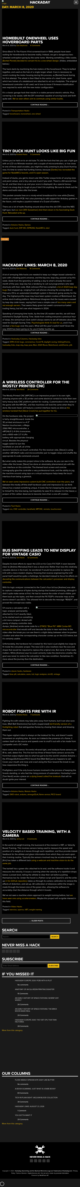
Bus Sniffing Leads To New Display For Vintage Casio (39, 552)
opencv (21, 909)
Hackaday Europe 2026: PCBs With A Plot (33, 980)
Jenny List (20, 839)
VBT (26, 909)
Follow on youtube (10, 951)
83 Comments (22, 1093)
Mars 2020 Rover (40, 345)
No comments (22, 985)
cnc (11, 509)
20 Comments (22, 1015)
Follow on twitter (7, 951)
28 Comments (22, 1026)
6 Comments (35, 45)
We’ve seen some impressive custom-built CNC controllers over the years (36, 481)
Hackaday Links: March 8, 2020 (34, 265)
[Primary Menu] (76, 2)
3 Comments (32, 839)
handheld (31, 509)
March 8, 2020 (8, 45)
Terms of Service (21, 1173)
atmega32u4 (32, 794)
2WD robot (14, 794)
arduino (23, 794)
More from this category (12, 1030)
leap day (19, 345)
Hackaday (40, 2)
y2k (70, 345)
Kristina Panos (21, 154)
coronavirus (30, 342)
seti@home (63, 345)
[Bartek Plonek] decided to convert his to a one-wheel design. (30, 60)
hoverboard (15, 114)
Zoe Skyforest (21, 45)
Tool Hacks (16, 506)
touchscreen (56, 509)
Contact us (18, 951)
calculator (21, 674)
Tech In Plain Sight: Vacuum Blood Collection (36, 1098)
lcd (33, 674)
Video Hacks (16, 906)
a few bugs (15, 326)
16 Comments (34, 269)
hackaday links (8, 345)
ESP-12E (22, 228)
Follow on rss (14, 951)
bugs (22, 342)
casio (28, 674)
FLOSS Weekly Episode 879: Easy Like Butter (34, 1080)
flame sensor (44, 794)
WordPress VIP (44, 1175)
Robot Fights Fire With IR (29, 711)
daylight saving (50, 342)
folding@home (64, 342)
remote (47, 509)
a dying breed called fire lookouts (45, 776)
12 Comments (32, 558)
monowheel (26, 114)
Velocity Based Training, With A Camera (36, 833)
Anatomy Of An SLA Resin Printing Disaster (34, 989)
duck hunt (14, 228)
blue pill (13, 674)
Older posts (36, 921)
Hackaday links (35, 339)
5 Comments (35, 154)
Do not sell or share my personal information (55, 1173)
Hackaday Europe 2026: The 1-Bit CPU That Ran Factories (36, 1021)
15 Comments (22, 994)
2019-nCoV (14, 342)
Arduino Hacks (17, 225)
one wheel (36, 114)
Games (28, 225)
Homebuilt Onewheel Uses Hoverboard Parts (30, 40)
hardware (27, 671)
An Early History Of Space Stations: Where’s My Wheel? (37, 999)
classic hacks (16, 671)
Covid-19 (39, 342)
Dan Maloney (21, 269)
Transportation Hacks (20, 111)
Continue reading (45, 105)
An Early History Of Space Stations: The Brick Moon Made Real (36, 1010)
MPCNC (39, 509)
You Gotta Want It (23, 1115)
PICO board (56, 794)
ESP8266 (31, 228)
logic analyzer (41, 674)
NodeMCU (40, 228)
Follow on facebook (3, 951)
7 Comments (35, 715)
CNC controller (19, 509)
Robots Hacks (30, 791)
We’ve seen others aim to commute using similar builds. (37, 98)
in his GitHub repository (16, 881)
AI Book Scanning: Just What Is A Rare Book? (35, 1089)
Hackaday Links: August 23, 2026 (29, 1106)
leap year (28, 345)
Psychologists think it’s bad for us (47, 322)
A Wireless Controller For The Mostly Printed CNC (35, 384)
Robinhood (53, 345)
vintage (57, 674)
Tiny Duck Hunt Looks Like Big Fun (38, 151)
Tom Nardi (20, 389)
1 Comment (21, 1111)
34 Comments (22, 1102)
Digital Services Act (34, 1173)
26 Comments (32, 389)
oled (47, 228)
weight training (35, 909)
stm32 (50, 674)
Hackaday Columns (19, 339)
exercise (13, 909)
